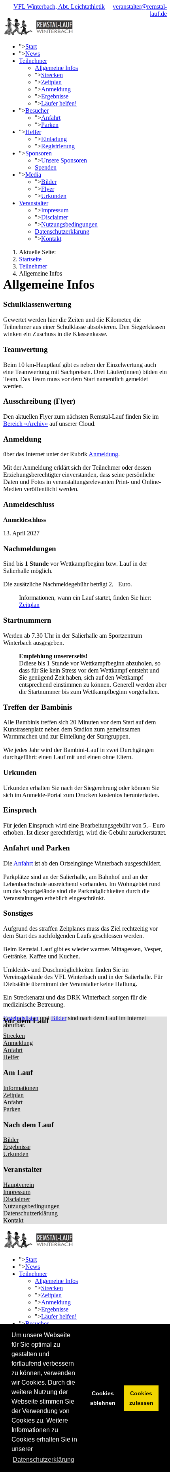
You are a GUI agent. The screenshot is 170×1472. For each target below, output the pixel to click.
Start (31, 46)
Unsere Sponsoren (64, 160)
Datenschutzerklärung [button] (43, 1459)
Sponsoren (38, 153)
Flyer (47, 188)
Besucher (37, 110)
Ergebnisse (54, 96)
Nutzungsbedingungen (69, 224)
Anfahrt (50, 117)
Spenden (46, 167)
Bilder (49, 181)
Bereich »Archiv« (25, 423)
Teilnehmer (33, 60)
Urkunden (53, 196)
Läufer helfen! (59, 103)
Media (33, 174)
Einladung (54, 139)
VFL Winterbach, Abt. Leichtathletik (59, 6)
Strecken (52, 75)
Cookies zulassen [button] (141, 1398)
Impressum (54, 210)
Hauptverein (18, 1184)
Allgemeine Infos (56, 67)
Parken (50, 124)
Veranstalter (33, 203)
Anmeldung (56, 89)
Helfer (33, 131)
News (32, 53)
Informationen (20, 1088)
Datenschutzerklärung (62, 231)
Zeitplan (51, 82)
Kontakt (51, 238)
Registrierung (58, 146)
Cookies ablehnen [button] (102, 1398)
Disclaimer (54, 217)
